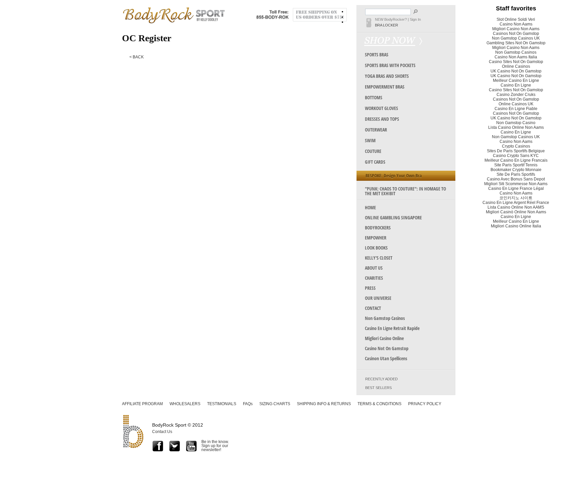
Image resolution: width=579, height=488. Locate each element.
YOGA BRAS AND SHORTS (387, 76)
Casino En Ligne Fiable (516, 108)
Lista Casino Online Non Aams (516, 127)
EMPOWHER (375, 237)
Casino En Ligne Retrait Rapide (392, 328)
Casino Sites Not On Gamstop (516, 61)
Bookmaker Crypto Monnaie (516, 169)
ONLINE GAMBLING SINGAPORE (393, 217)
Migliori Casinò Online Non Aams (516, 212)
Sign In (415, 19)
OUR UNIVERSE (378, 298)
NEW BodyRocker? (391, 19)
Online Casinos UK (516, 104)
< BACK (136, 57)
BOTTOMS (373, 97)
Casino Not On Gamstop (386, 348)
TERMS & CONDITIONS (379, 403)
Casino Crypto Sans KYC (516, 155)
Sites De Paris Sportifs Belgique (516, 151)
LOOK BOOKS (376, 248)
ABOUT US (374, 268)
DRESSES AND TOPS (382, 119)
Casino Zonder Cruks (516, 94)
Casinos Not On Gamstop (516, 33)
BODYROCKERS (378, 227)
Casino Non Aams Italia (516, 57)
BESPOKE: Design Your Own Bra (394, 175)
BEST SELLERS (378, 388)
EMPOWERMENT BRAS (384, 87)
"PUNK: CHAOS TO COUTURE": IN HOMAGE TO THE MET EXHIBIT (405, 191)
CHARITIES (374, 278)
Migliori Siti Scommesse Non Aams (516, 183)
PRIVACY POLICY (424, 403)
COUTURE (373, 151)
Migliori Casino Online (384, 338)
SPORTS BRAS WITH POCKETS (390, 65)
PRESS (370, 288)
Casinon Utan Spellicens (386, 358)
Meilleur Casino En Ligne (516, 80)
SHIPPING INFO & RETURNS (324, 403)
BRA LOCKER (386, 25)
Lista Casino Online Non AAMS (516, 207)
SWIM (370, 140)
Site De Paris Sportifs (516, 174)
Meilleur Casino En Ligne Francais (516, 160)
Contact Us (162, 432)
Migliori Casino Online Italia (516, 226)
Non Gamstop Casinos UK (516, 38)
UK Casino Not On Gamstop (516, 71)
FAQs (248, 403)
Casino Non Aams (516, 24)
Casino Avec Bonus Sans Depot (516, 179)
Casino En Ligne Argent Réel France (515, 202)
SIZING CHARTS (274, 403)
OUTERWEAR (376, 129)
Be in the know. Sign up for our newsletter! (215, 445)
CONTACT (373, 308)
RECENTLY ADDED (381, 379)
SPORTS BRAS (376, 54)
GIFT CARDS (375, 162)
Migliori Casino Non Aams (515, 28)
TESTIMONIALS (221, 403)
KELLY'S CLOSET (378, 258)
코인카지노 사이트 (515, 198)
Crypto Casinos (516, 146)
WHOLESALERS (185, 403)
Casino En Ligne (516, 85)
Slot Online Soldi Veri (516, 19)
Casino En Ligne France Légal (516, 188)
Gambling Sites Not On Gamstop (516, 43)
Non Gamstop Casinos (385, 318)
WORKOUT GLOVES (381, 108)
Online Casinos (516, 66)
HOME (370, 207)
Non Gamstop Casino (515, 122)
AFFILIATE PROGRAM (142, 403)
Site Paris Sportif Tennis (515, 165)
